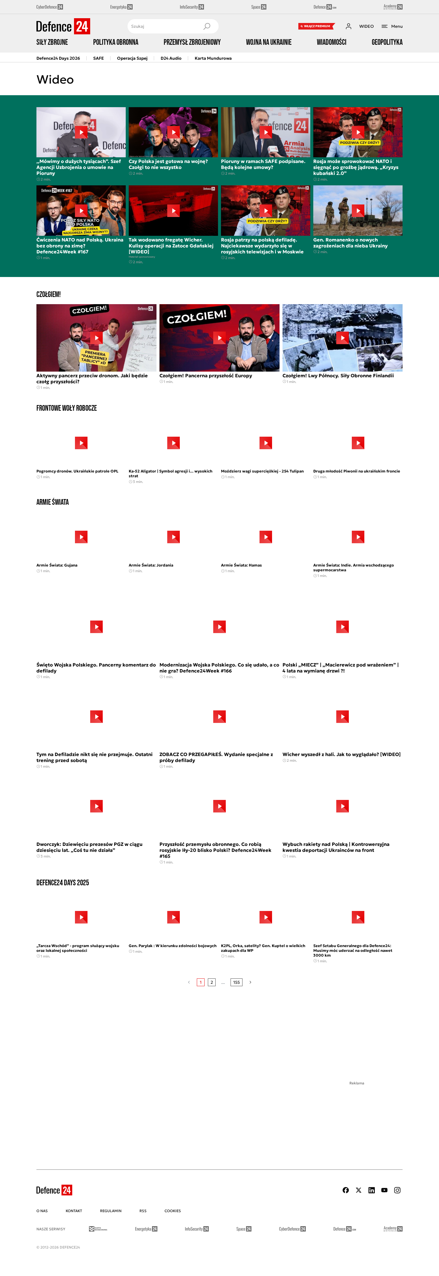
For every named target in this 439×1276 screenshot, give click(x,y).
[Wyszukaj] (206, 26)
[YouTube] (384, 1190)
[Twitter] (358, 1190)
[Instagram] (397, 1190)
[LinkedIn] (371, 1190)
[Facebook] (345, 1190)
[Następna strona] (250, 982)
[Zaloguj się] (348, 26)
